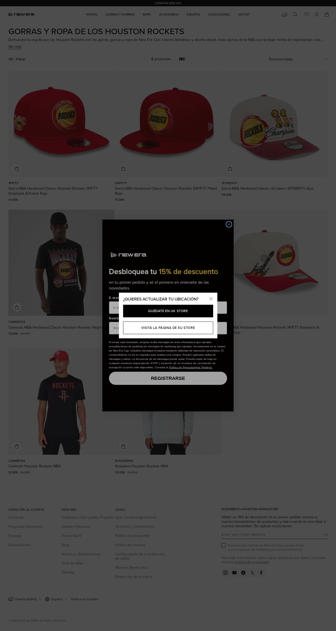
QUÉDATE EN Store (168, 310)
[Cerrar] (211, 299)
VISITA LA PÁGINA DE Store (168, 327)
